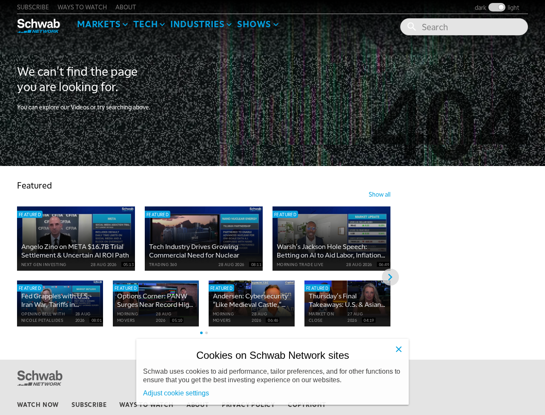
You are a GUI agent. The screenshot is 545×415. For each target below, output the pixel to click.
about (125, 7)
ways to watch (82, 7)
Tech (145, 23)
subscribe (33, 7)
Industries (197, 23)
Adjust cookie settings (176, 393)
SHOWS (254, 23)
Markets (99, 23)
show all (379, 194)
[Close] (398, 349)
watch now (38, 404)
